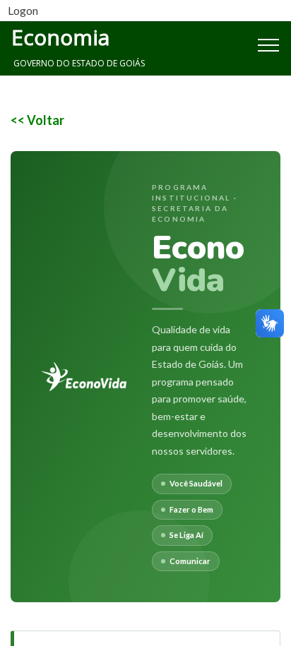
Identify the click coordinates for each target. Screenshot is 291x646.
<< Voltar (37, 120)
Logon (23, 10)
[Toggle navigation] (237, 44)
